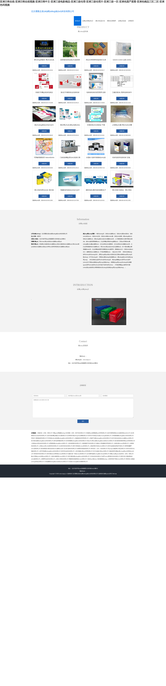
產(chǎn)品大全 (100, 21)
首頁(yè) (77, 21)
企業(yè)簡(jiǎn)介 (87, 21)
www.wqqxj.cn (87, 359)
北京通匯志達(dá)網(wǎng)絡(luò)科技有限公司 (52, 11)
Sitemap (114, 473)
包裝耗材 (69, 473)
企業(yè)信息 (122, 21)
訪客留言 (131, 21)
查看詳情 (44, 66)
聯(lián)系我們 (111, 21)
